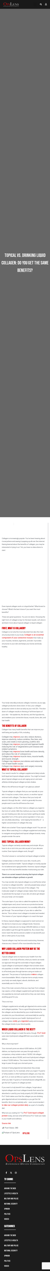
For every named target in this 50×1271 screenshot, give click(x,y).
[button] (35, 4)
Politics (7, 1214)
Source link (6, 1123)
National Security (10, 1204)
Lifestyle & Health (11, 1193)
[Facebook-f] (6, 1173)
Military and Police (11, 1198)
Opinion (7, 1209)
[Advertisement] (25, 579)
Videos (6, 1219)
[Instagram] (16, 1173)
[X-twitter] (11, 1173)
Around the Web (10, 1188)
